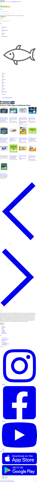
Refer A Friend (4, 333)
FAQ (2, 341)
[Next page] (18, 309)
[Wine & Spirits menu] (6, 91)
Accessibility (4, 340)
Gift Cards (3, 327)
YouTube (3, 449)
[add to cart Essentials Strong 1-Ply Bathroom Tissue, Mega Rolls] (19, 135)
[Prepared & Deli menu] (7, 30)
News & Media (4, 344)
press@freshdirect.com (5, 343)
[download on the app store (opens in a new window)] (19, 464)
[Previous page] (18, 243)
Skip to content (2, 0)
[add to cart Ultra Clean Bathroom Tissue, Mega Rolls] (29, 115)
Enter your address (4, 11)
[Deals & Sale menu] (6, 27)
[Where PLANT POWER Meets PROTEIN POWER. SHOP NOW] (7, 103)
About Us (3, 326)
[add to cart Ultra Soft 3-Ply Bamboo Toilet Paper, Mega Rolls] (19, 115)
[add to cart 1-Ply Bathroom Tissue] (0, 153)
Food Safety (4, 332)
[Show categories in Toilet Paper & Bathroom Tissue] (36, 97)
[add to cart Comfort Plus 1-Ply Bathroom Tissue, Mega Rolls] (29, 153)
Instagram (3, 384)
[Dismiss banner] (1, 3)
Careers (3, 329)
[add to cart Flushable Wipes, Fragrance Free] (10, 135)
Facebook (3, 421)
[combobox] (6, 14)
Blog (2, 328)
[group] (18, 98)
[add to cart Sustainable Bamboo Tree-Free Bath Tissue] (29, 135)
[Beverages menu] (5, 79)
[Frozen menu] (4, 85)
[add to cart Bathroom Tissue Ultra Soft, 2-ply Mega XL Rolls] (10, 115)
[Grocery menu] (4, 88)
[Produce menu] (4, 33)
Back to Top (2, 323)
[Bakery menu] (4, 82)
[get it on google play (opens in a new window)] (19, 475)
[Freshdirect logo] (5, 7)
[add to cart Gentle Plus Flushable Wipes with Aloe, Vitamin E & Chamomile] (0, 171)
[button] (4, 116)
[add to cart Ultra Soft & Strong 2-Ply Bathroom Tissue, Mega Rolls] (0, 115)
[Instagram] (19, 383)
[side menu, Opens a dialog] (1, 4)
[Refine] (1, 100)
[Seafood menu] (4, 73)
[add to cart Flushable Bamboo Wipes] (19, 153)
